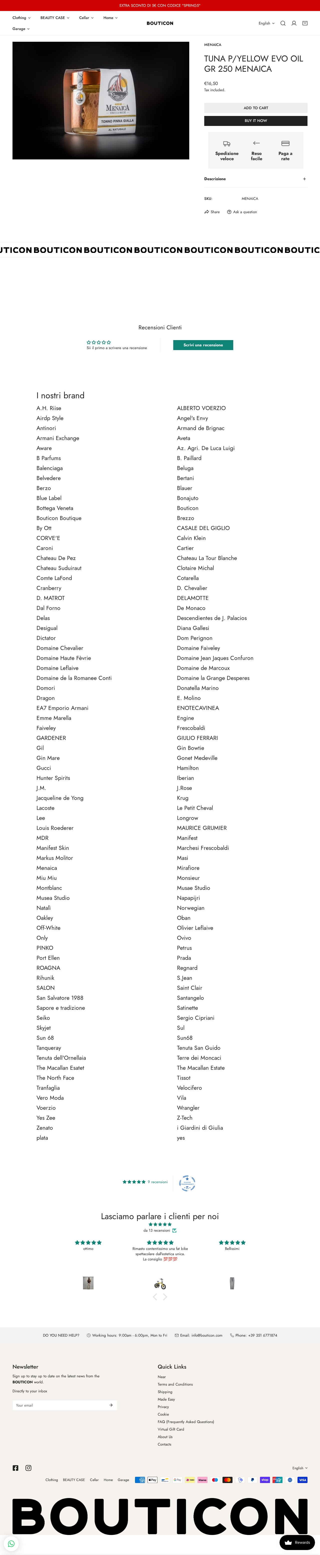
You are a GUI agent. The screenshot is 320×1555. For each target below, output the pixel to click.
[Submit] (111, 1405)
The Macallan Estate (201, 1067)
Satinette (187, 1008)
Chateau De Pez (56, 558)
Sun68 (185, 1038)
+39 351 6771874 (262, 1335)
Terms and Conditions (175, 1384)
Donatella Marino (198, 688)
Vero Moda (50, 1097)
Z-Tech (184, 1117)
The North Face (55, 1077)
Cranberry (48, 588)
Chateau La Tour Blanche (207, 558)
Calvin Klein (191, 538)
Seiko (43, 1018)
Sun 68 (45, 1038)
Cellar (94, 1479)
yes (181, 1137)
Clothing (52, 1479)
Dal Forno (48, 608)
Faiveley (46, 728)
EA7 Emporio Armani (62, 708)
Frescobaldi (191, 728)
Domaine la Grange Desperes (213, 678)
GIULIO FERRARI (197, 738)
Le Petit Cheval (195, 808)
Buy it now (256, 120)
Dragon (45, 698)
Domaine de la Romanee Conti (74, 678)
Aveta (183, 438)
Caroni (44, 548)
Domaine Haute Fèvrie (63, 658)
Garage (123, 1479)
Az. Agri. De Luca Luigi (206, 448)
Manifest (187, 838)
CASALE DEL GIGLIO (203, 528)
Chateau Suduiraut (59, 568)
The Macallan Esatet (60, 1067)
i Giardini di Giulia (200, 1127)
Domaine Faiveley (198, 648)
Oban (183, 918)
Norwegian (190, 908)
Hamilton (188, 768)
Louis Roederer (55, 828)
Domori (45, 688)
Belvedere (48, 478)
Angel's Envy (192, 418)
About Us (165, 1437)
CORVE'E (48, 538)
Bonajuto (187, 498)
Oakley (44, 918)
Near (162, 1377)
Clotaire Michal (195, 568)
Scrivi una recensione (203, 345)
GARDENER (51, 738)
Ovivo (184, 938)
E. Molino (189, 698)
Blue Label (49, 498)
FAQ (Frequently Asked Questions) (186, 1422)
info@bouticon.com (207, 1335)
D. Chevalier (192, 588)
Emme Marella (53, 718)
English (264, 23)
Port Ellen (48, 958)
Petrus (184, 948)
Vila (181, 1097)
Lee (40, 818)
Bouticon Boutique (59, 518)
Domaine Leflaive (57, 668)
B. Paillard (189, 458)
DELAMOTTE (193, 598)
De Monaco (191, 608)
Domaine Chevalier (59, 648)
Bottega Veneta (54, 508)
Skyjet (43, 1028)
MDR (42, 838)
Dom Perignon (194, 638)
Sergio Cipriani (195, 1018)
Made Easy (166, 1399)
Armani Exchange (57, 438)
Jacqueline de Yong (60, 798)
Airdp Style (50, 418)
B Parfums (48, 458)
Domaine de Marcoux (203, 668)
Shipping (165, 1392)
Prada (184, 958)
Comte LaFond (54, 578)
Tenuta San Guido (198, 1047)
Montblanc (49, 888)
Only (42, 938)
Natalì (43, 908)
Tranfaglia (48, 1087)
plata (42, 1137)
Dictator (46, 638)
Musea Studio (53, 898)
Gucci (43, 768)
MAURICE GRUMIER (202, 828)
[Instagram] (28, 1468)
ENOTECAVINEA (198, 708)
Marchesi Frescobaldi (203, 848)
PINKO (44, 948)
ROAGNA (48, 968)
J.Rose (184, 788)
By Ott (44, 528)
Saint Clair (189, 988)
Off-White (48, 928)
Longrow (187, 818)
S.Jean (184, 978)
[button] (305, 23)
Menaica (212, 44)
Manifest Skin (52, 848)
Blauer (184, 488)
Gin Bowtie (190, 748)
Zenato (44, 1127)
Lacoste (45, 808)
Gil (40, 748)
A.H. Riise (48, 408)
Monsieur (188, 878)
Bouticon (187, 508)
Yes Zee (45, 1117)
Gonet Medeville (197, 758)
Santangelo (190, 998)
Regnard (187, 968)
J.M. (41, 788)
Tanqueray (48, 1047)
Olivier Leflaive (195, 928)
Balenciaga (49, 468)
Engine (185, 718)
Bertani (185, 478)
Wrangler (188, 1107)
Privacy (163, 1407)
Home (108, 1479)
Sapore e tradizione (60, 1008)
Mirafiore (188, 868)
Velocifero (189, 1087)
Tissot (183, 1077)
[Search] (283, 23)
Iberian (185, 778)
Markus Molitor (54, 858)
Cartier (185, 548)
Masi (182, 858)
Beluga (185, 468)
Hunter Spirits (53, 778)
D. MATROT (50, 598)
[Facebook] (15, 1468)
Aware (44, 448)
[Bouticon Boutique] (160, 23)
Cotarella (188, 578)
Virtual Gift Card (171, 1429)
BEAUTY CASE (74, 1479)
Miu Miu (46, 878)
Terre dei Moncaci (199, 1057)
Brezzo (185, 518)
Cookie (163, 1414)
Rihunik (45, 978)
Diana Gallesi (193, 628)
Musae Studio (193, 888)
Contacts (164, 1444)
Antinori (46, 428)
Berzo (43, 488)
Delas (43, 618)
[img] (160, 1224)
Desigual (47, 628)
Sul (180, 1028)
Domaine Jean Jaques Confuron (215, 658)
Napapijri (188, 898)
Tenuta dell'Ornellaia (61, 1057)
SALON (45, 988)
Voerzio (46, 1107)
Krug (182, 798)
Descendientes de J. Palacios (212, 618)
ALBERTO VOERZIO (201, 408)
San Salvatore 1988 (60, 998)
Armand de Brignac (200, 428)
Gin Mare (48, 758)
